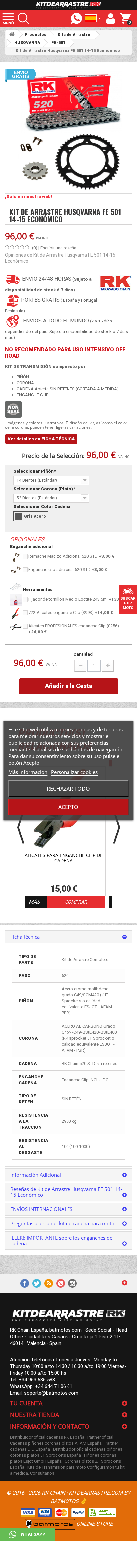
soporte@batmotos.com (51, 1393)
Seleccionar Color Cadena (42, 506)
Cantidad (83, 654)
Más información (27, 772)
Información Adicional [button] (35, 1174)
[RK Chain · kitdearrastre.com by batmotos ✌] (68, 5)
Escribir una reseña (58, 247)
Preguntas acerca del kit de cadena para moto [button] (62, 1223)
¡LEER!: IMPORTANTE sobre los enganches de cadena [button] (61, 1240)
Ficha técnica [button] (25, 936)
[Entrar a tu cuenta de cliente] (111, 18)
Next (116, 827)
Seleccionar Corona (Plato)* (44, 488)
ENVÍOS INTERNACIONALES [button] (41, 1209)
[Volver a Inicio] (12, 34)
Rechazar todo (68, 788)
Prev (21, 827)
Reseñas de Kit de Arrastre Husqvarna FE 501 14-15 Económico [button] (66, 1192)
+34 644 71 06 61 (53, 1386)
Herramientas (37, 589)
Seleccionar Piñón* (35, 471)
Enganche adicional (31, 546)
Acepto (68, 807)
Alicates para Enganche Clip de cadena (64, 858)
